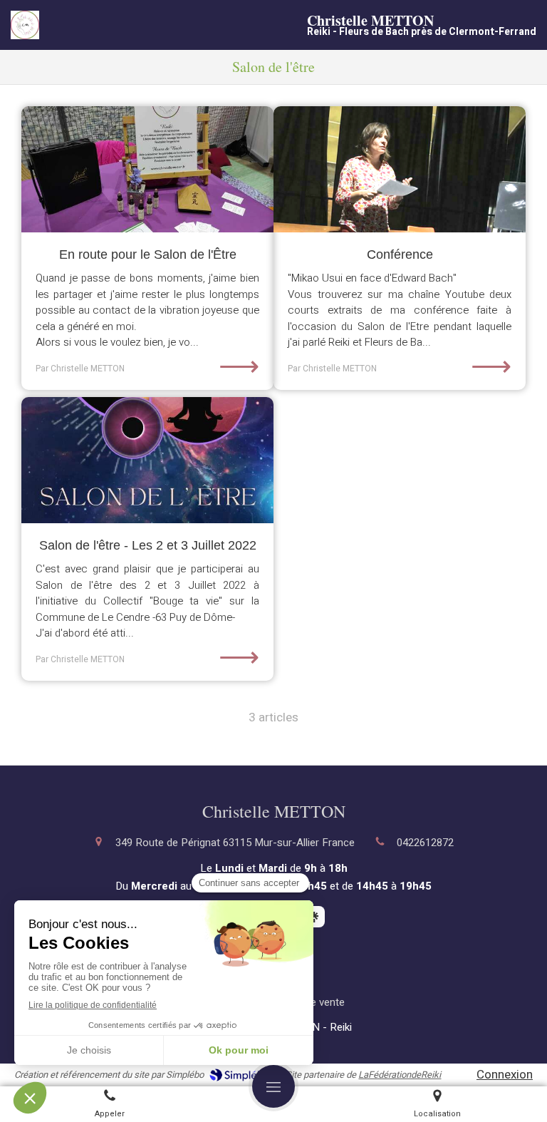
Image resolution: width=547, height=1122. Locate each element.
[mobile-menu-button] (273, 1086)
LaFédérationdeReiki (399, 1074)
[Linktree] (314, 916)
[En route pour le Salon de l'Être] (147, 169)
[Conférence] (400, 169)
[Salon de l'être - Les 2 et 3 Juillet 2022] (147, 460)
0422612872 (425, 842)
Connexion (504, 1075)
